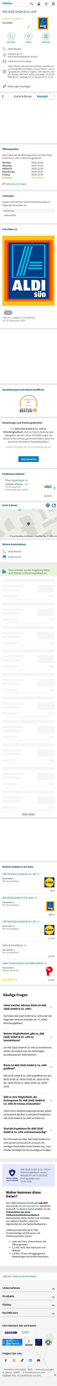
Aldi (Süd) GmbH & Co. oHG (17, 897)
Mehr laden (28, 814)
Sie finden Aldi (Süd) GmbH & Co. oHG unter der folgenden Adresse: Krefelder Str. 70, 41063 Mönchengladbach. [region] (27, 1019)
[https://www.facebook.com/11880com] (5, 1360)
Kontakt (42, 96)
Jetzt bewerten (28, 459)
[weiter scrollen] (54, 96)
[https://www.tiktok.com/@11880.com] (22, 1360)
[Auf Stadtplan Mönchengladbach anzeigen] (54, 505)
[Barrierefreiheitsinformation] (46, 3)
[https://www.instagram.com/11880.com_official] (14, 1360)
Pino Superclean (14, 480)
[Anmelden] (38, 3)
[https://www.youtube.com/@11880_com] (38, 1360)
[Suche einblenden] (31, 3)
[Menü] (53, 3)
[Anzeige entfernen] (55, 1375)
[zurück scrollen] (2, 96)
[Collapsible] (51, 1007)
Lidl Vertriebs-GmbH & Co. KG (19, 874)
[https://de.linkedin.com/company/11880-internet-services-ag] (30, 1360)
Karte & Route (23, 96)
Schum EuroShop (12, 945)
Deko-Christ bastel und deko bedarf (22, 963)
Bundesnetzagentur (29, 1205)
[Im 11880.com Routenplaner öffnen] (48, 505)
